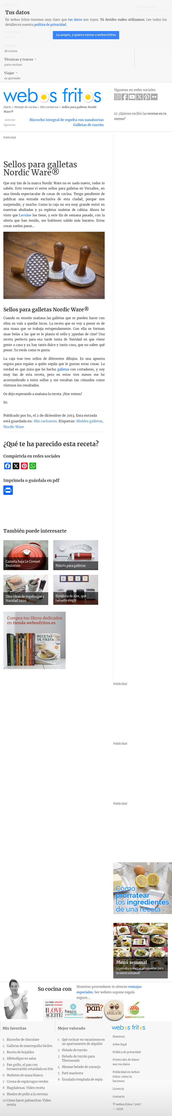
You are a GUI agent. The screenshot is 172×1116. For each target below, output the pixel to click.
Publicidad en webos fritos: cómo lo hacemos (126, 1076)
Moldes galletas (89, 421)
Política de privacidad (127, 1052)
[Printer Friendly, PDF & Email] (8, 494)
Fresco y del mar (74, 1010)
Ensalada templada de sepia (82, 1079)
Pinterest (146, 97)
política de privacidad (50, 25)
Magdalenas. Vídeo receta (26, 1088)
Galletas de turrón (88, 125)
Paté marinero (72, 1073)
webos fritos (52, 95)
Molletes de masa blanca (25, 1075)
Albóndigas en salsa (21, 1058)
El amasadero (94, 1010)
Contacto (119, 1096)
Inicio (7, 107)
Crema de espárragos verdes (27, 1081)
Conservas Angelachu (114, 1010)
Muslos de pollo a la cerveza (27, 1094)
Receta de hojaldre (20, 1052)
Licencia (118, 1088)
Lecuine (25, 215)
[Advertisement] (86, 149)
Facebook (124, 97)
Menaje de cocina (25, 107)
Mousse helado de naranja (81, 1067)
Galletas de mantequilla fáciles (29, 1046)
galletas (63, 369)
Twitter (139, 97)
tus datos (75, 20)
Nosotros (119, 1036)
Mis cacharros (49, 107)
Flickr (154, 97)
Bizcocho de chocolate (23, 1040)
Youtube (132, 97)
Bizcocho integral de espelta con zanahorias (67, 120)
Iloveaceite (54, 1010)
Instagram (117, 97)
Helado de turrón (74, 1050)
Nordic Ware (13, 427)
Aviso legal (120, 1044)
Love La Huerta (135, 1010)
